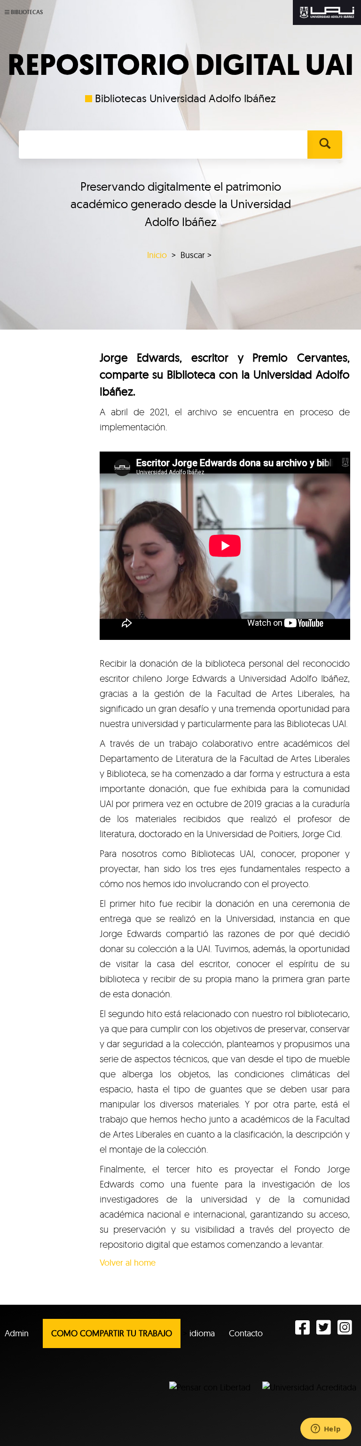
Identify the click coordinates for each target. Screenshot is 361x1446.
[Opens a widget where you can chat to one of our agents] (326, 1429)
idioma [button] (202, 1333)
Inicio (157, 255)
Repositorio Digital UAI (180, 65)
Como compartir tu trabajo (111, 1333)
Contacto (246, 1333)
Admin (17, 1333)
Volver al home (128, 1262)
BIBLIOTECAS (27, 12)
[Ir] (324, 144)
